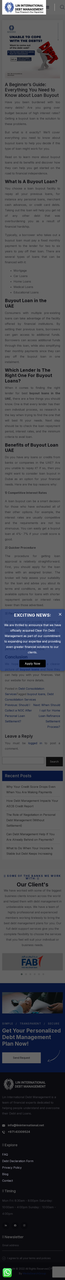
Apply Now (32, 663)
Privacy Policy (12, 1167)
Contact (7, 1180)
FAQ (5, 1154)
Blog (5, 1174)
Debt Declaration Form (17, 1161)
